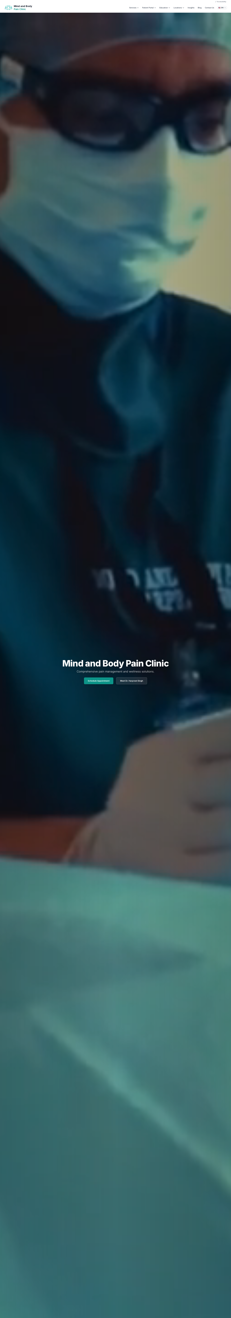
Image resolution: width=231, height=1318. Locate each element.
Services (132, 8)
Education (163, 8)
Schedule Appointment (98, 681)
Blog (200, 8)
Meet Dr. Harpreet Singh (131, 681)
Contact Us (209, 8)
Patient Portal (148, 8)
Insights (191, 8)
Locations (178, 8)
